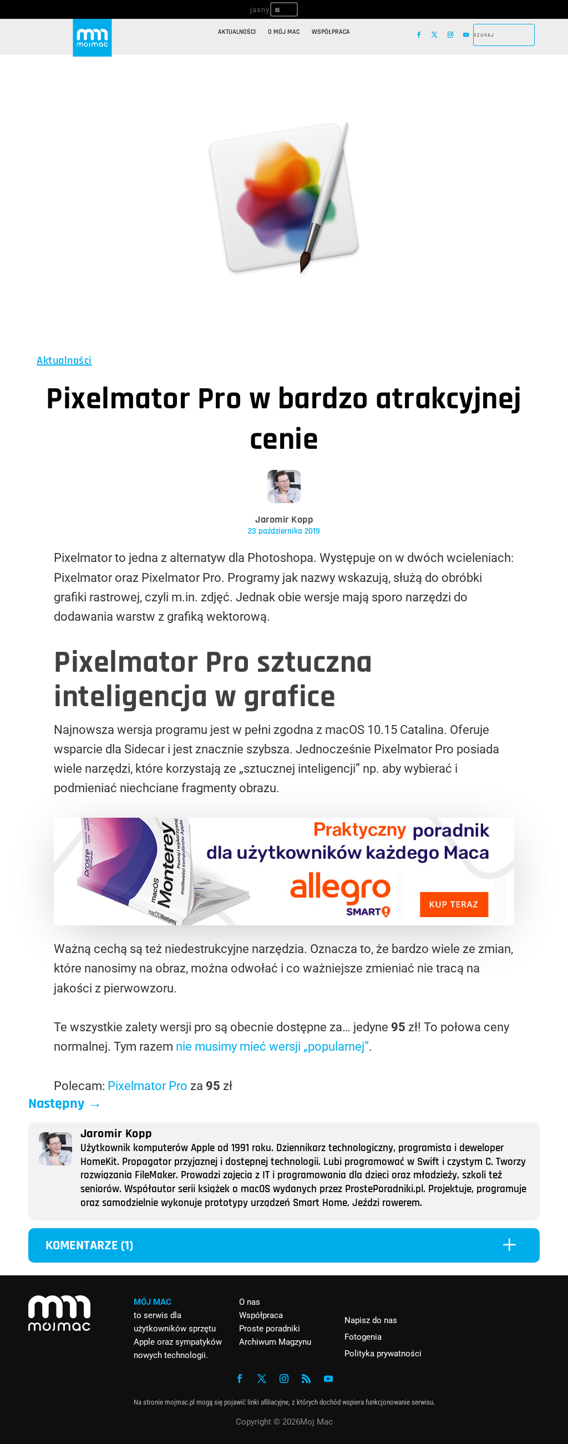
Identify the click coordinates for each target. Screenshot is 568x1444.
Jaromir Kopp (284, 519)
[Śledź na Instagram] (450, 34)
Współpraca (331, 32)
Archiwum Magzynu (275, 1342)
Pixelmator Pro (147, 1086)
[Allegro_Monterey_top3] (284, 921)
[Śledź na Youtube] (465, 34)
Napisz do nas (370, 1320)
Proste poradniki (269, 1329)
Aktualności (237, 32)
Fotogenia (363, 1337)
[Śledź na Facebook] (418, 34)
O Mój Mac (284, 32)
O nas (249, 1302)
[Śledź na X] (434, 34)
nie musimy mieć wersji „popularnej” (271, 1046)
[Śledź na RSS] (306, 1378)
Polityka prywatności (383, 1354)
